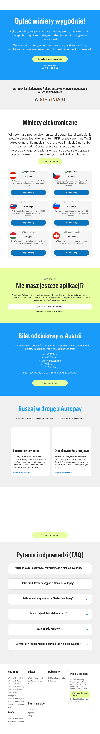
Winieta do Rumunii (16, 701)
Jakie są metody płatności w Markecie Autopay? (48, 598)
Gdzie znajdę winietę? (48, 628)
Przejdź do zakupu (50, 161)
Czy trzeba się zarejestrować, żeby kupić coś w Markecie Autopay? (48, 568)
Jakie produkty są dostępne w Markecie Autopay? (48, 583)
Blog (30, 715)
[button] (48, 568)
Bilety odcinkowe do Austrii (16, 706)
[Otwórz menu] (86, 5)
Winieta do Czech (15, 681)
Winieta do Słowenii (16, 684)
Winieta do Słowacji (16, 687)
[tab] (50, 568)
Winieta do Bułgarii (16, 698)
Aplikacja (31, 712)
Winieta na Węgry (15, 689)
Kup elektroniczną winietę (50, 59)
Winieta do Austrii (15, 678)
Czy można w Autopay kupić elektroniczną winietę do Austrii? (48, 643)
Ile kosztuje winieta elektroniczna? (48, 613)
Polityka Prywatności (56, 678)
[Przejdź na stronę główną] (16, 5)
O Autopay (32, 710)
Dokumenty (52, 681)
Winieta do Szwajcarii (12, 694)
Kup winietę (28, 192)
